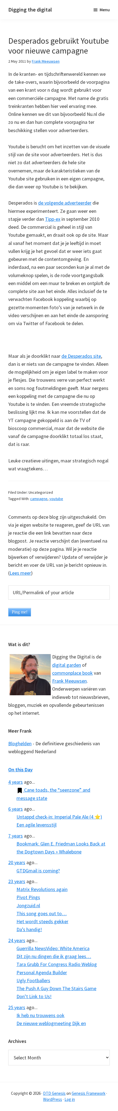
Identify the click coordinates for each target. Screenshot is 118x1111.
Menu (105, 9)
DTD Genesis (54, 1093)
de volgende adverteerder (64, 203)
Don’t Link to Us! (34, 996)
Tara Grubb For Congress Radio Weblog (56, 964)
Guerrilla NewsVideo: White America (52, 948)
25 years (16, 1007)
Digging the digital (30, 9)
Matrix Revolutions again (42, 889)
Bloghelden (20, 743)
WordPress (52, 1099)
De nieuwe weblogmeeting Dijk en (51, 1023)
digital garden (66, 665)
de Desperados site (81, 356)
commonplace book (72, 673)
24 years (16, 940)
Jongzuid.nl (28, 905)
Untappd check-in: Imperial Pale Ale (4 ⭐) (59, 817)
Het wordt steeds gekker (42, 921)
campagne (38, 498)
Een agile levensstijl (36, 825)
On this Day (20, 769)
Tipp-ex (52, 219)
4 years (15, 782)
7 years (15, 836)
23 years (16, 881)
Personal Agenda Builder (41, 972)
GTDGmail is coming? (38, 870)
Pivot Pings (28, 897)
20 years (16, 862)
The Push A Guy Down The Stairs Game (56, 988)
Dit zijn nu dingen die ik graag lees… (53, 956)
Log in (69, 1099)
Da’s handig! (29, 929)
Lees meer (20, 573)
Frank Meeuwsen (69, 681)
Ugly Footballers (33, 980)
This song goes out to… (41, 913)
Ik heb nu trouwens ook (40, 1015)
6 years (15, 809)
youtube (56, 498)
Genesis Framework (88, 1093)
